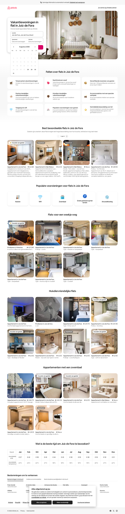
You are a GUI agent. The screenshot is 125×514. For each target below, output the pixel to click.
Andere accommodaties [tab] (33, 479)
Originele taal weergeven (77, 2)
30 (35, 69)
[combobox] (27, 35)
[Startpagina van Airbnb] (12, 8)
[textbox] (18, 41)
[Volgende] (66, 136)
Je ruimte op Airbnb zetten (107, 8)
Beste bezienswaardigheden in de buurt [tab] (56, 479)
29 (31, 69)
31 (13, 73)
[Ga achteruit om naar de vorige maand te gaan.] (13, 46)
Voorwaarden (30, 511)
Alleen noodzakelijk (62, 502)
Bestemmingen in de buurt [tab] (15, 479)
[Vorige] (58, 136)
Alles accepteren (41, 502)
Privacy (22, 511)
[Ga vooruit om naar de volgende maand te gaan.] (35, 46)
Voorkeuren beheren (83, 502)
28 (28, 69)
